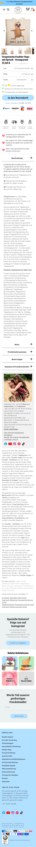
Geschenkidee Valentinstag (11, 746)
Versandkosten (23, 63)
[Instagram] (14, 443)
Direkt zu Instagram (18, 643)
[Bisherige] (4, 31)
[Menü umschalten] (4, 9)
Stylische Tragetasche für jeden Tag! (18, 270)
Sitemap (5, 778)
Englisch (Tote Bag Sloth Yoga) (14, 598)
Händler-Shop (6, 750)
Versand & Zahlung (8, 753)
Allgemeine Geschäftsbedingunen (13, 759)
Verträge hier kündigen (10, 775)
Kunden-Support (7, 737)
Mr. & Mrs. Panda (18, 840)
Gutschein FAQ (7, 756)
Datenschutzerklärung (10, 762)
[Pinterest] (19, 443)
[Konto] (28, 10)
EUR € (18, 825)
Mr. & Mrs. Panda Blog (9, 740)
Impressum (6, 781)
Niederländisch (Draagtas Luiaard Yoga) (18, 605)
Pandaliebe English (8, 765)
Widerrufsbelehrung (9, 769)
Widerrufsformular (8, 772)
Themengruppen (7, 743)
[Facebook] (5, 443)
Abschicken (19, 716)
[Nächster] (32, 31)
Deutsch (6, 825)
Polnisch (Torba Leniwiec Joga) (14, 607)
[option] (18, 2)
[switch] (5, 843)
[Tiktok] (23, 443)
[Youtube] (10, 443)
